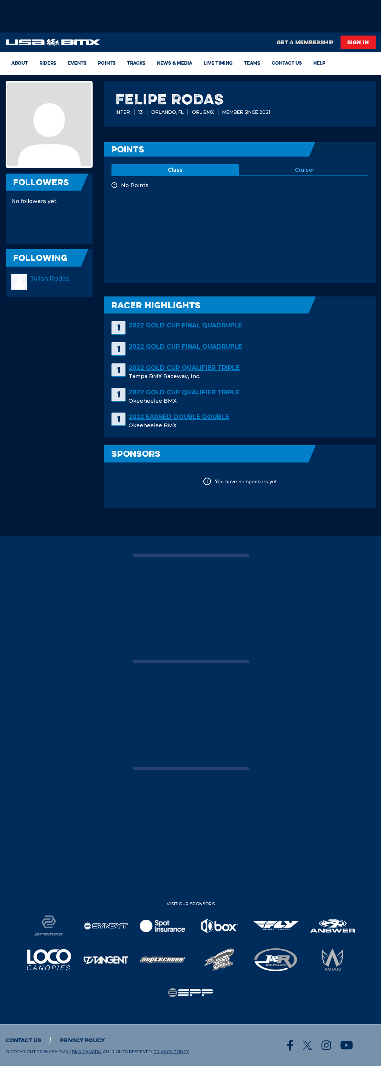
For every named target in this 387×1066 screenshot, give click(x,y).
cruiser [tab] (304, 169)
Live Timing (218, 63)
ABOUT (19, 63)
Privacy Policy (82, 1040)
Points (107, 63)
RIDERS (47, 63)
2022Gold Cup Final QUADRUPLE (185, 325)
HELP (319, 63)
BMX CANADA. (87, 1051)
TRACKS (136, 63)
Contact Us (287, 63)
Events (77, 63)
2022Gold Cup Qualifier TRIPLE (184, 367)
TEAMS (252, 63)
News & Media (174, 63)
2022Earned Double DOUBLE (178, 417)
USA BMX (58, 1051)
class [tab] (175, 169)
